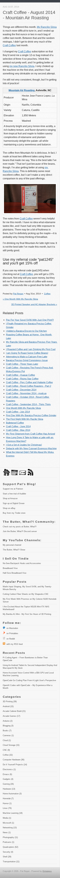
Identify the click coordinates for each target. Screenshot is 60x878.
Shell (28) (7, 857)
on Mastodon (11, 628)
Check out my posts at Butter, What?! (19, 526)
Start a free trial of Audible (14, 494)
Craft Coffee (9, 45)
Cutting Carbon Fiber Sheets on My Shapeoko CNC (25, 594)
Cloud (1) (7, 740)
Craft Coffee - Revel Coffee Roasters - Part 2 (28, 386)
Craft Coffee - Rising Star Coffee (22, 378)
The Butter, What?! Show (14, 550)
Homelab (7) (8, 798)
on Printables (11, 633)
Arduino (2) (7, 721)
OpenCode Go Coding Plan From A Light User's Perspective (29, 680)
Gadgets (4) (8, 779)
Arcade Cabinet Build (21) (14, 711)
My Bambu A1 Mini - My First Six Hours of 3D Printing (27, 614)
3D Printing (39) (10, 701)
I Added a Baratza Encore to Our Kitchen (26, 331)
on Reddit (10, 639)
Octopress (47, 871)
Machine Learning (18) (12, 813)
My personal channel (12, 545)
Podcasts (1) (8, 842)
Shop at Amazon (10, 498)
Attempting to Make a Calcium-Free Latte (26, 356)
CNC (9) (6, 750)
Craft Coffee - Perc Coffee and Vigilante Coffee (29, 382)
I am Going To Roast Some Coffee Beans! (27, 353)
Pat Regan (18, 294)
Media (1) (7, 818)
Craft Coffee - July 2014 (18, 411)
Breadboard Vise (10, 568)
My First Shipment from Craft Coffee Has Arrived (30, 433)
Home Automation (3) (12, 793)
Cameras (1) (8, 735)
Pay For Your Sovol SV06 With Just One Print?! (30, 320)
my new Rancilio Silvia (21, 66)
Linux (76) (7, 808)
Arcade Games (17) (11, 716)
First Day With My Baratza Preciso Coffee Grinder (31, 415)
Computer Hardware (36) (13, 759)
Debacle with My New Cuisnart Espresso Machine (31, 448)
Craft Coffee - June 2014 (18, 426)
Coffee (47, 294)
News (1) (7, 832)
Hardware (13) (9, 789)
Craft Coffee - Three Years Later (22, 364)
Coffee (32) (8, 755)
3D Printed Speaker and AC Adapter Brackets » (34, 304)
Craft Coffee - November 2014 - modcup (26, 393)
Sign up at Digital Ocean (13, 503)
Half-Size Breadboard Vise (14, 573)
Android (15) (8, 706)
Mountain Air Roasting (22, 90)
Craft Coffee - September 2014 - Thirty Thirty (28, 404)
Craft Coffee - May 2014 (18, 430)
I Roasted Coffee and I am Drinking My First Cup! (31, 349)
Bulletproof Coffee (15, 422)
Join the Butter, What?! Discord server (20, 531)
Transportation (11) (11, 861)
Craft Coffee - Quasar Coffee (20, 375)
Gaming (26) (8, 784)
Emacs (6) (7, 774)
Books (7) (7, 730)
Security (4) (8, 852)
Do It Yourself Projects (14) (15, 764)
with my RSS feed (14, 644)
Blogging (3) (8, 726)
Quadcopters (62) (10, 847)
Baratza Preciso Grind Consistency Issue (27, 360)
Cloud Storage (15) (11, 745)
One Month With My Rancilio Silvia (23, 408)
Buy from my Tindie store (14, 513)
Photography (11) (10, 837)
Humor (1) (7, 803)
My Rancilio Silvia (47, 27)
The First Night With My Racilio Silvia (24, 419)
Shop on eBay (9, 508)
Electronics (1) (9, 769)
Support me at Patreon (13, 489)
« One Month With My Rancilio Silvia (20, 299)
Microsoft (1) (8, 823)
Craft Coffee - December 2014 (21, 389)
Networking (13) (10, 827)
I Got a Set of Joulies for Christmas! (24, 444)
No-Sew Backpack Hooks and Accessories (22, 563)
